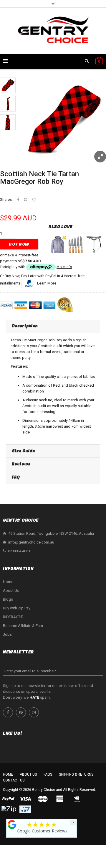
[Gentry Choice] (53, 30)
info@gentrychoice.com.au (31, 542)
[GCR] (12, 824)
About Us (11, 590)
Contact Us (13, 780)
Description (25, 326)
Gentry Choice (43, 790)
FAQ (16, 477)
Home (8, 582)
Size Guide (23, 451)
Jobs (7, 634)
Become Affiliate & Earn (23, 625)
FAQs (48, 774)
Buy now (19, 244)
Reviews (21, 464)
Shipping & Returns (76, 774)
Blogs (8, 599)
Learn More (46, 283)
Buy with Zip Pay (16, 608)
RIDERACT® (13, 617)
